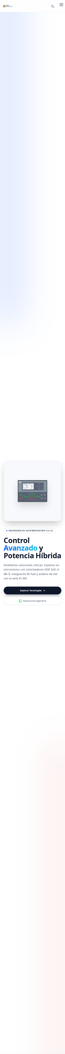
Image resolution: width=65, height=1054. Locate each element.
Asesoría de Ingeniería (34, 600)
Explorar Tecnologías (31, 590)
